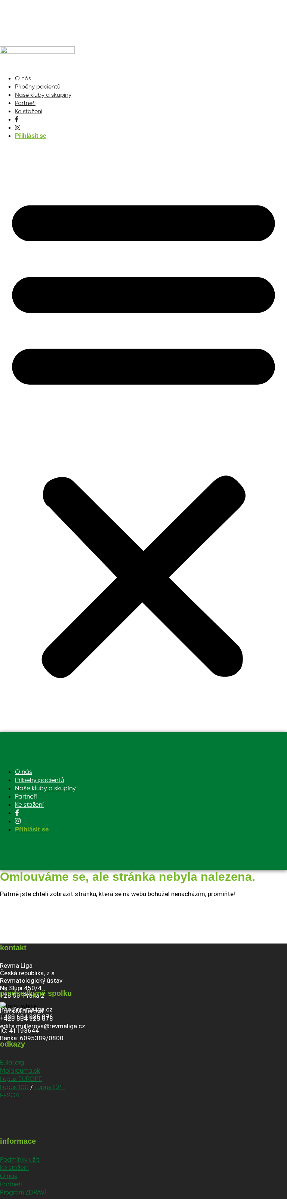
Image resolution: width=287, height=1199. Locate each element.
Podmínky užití (20, 1160)
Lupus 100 (14, 1087)
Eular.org (12, 1063)
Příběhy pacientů (38, 87)
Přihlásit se (30, 136)
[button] (143, 434)
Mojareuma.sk (20, 1071)
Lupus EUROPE (21, 1079)
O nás (23, 79)
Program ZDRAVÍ (23, 1193)
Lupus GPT (49, 1087)
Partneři (25, 103)
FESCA (10, 1096)
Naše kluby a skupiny (43, 95)
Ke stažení (28, 112)
